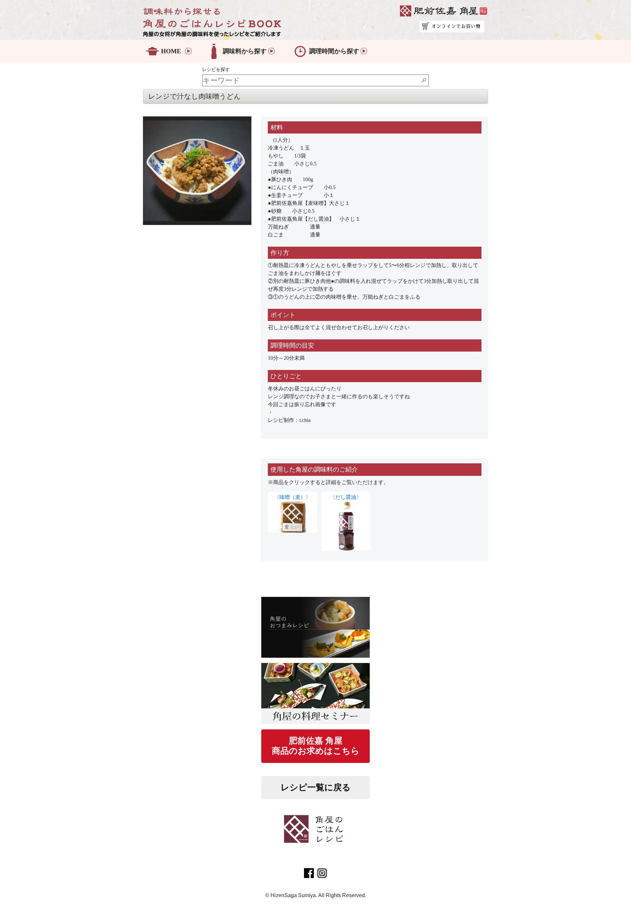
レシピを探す (216, 69)
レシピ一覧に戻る (316, 787)
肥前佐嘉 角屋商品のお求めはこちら (316, 746)
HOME (171, 51)
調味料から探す (245, 51)
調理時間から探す (334, 51)
